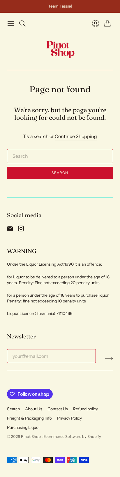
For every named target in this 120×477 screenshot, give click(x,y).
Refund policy (85, 408)
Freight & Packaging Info (29, 418)
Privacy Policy (69, 418)
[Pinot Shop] (60, 49)
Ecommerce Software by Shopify (72, 436)
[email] (10, 230)
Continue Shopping (76, 136)
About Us (33, 408)
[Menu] (11, 23)
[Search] (22, 23)
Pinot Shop (31, 436)
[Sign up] (109, 358)
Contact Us (57, 408)
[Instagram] (21, 230)
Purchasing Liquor (23, 427)
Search (60, 173)
